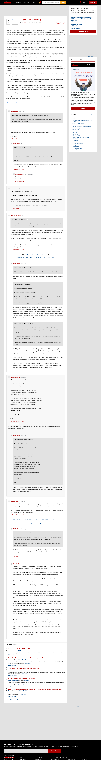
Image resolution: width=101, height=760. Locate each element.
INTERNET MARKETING (25, 24)
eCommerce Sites (77, 135)
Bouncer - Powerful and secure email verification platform (83, 94)
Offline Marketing (77, 132)
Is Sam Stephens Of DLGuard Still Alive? (21, 679)
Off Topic (20, 651)
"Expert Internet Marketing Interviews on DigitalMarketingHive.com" (35, 523)
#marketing (15, 102)
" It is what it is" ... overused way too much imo (23, 668)
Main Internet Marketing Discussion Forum (82, 120)
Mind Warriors (76, 139)
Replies (10, 655)
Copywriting (75, 134)
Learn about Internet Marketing (58, 757)
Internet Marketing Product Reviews (81, 137)
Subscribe (35, 24)
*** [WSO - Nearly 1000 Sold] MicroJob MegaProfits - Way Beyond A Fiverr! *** (36, 257)
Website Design (76, 142)
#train (21, 102)
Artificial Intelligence (77, 121)
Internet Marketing (22, 659)
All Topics (75, 118)
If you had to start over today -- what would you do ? (25, 658)
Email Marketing (76, 128)
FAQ (21, 757)
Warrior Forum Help (77, 148)
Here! (9, 429)
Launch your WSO (83, 31)
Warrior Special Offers (40, 757)
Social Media (75, 131)
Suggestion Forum (77, 149)
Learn (34, 2)
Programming (76, 140)
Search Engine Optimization (79, 123)
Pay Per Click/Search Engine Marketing (82, 126)
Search (63, 2)
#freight (9, 102)
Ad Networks (76, 125)
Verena (74, 22)
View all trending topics (12, 700)
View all (93, 115)
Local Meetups (76, 146)
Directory (68, 757)
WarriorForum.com (77, 26)
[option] (83, 86)
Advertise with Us (61, 14)
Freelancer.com (85, 757)
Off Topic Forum (76, 145)
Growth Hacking (76, 129)
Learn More (83, 108)
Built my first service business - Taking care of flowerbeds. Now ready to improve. (35, 689)
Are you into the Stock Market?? (19, 649)
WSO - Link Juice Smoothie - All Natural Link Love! (35, 254)
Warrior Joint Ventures (78, 143)
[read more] (28, 663)
